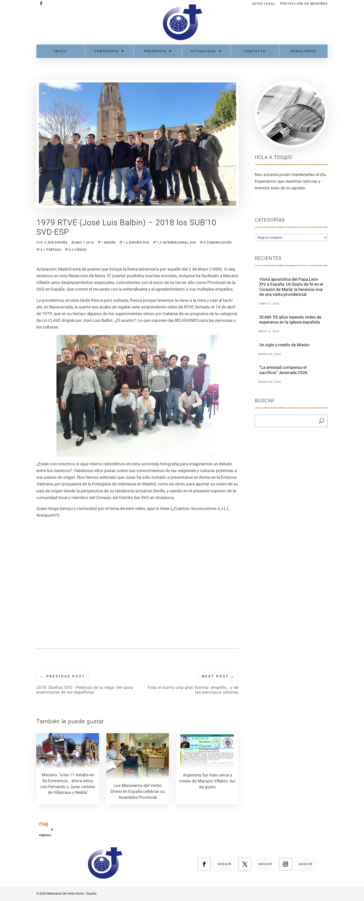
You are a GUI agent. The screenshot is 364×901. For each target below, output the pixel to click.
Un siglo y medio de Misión (284, 344)
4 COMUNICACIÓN (218, 242)
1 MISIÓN (108, 242)
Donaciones (303, 51)
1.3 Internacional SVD (176, 242)
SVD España (58, 242)
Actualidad (203, 51)
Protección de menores (304, 3)
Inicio (60, 51)
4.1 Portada (50, 249)
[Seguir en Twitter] (244, 864)
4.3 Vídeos (77, 249)
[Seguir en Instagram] (285, 864)
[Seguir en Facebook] (204, 864)
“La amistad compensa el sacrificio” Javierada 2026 (283, 370)
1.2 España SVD (136, 242)
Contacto (255, 51)
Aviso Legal (263, 3)
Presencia (155, 51)
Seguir (225, 864)
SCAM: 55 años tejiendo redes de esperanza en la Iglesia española (290, 320)
